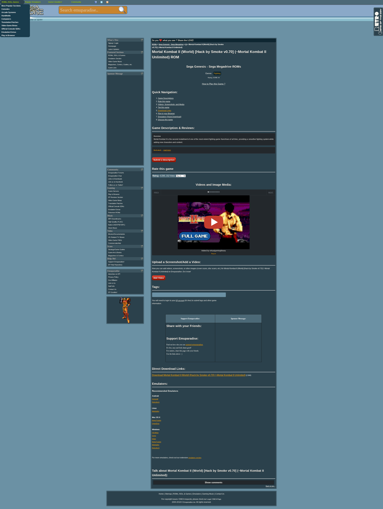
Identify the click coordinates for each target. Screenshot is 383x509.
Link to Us (111, 283)
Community (76, 2)
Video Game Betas (9, 26)
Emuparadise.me (189, 502)
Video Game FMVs (115, 240)
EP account (180, 300)
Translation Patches (9, 22)
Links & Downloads (115, 179)
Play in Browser (8, 35)
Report (213, 253)
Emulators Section (114, 58)
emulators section (194, 458)
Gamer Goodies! (55, 2)
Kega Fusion (156, 420)
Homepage (112, 46)
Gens (154, 436)
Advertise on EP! (114, 274)
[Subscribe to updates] (107, 2)
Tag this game (163, 107)
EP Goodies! (112, 292)
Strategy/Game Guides (116, 249)
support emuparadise (194, 345)
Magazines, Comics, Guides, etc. (120, 64)
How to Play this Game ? (213, 84)
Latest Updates (113, 49)
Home (161, 494)
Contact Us (112, 289)
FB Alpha (155, 433)
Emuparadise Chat (115, 176)
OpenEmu (155, 423)
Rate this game (164, 101)
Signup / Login (113, 43)
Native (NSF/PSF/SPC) (116, 225)
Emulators (197, 494)
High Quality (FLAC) (115, 222)
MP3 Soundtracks (114, 219)
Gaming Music (208, 494)
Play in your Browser (166, 114)
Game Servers (113, 191)
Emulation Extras (8, 32)
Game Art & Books (115, 252)
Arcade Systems (8, 12)
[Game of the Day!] (378, 22)
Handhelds (6, 16)
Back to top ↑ (270, 486)
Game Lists (112, 68)
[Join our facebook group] (96, 2)
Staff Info (111, 286)
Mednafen (155, 411)
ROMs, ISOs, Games (10, 2)
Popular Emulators (33, 2)
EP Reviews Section (115, 197)
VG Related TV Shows (116, 237)
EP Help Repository (115, 265)
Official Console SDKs (10, 29)
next (270, 192)
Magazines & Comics (116, 256)
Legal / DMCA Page (214, 499)
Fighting (217, 73)
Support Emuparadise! (116, 262)
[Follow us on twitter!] (101, 2)
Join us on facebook (115, 182)
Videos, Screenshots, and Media (171, 104)
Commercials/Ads (114, 243)
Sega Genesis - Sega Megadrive (171, 44)
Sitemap (168, 494)
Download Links (164, 111)
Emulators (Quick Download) (169, 117)
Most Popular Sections (11, 6)
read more (167, 150)
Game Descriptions (166, 98)
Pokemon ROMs (114, 212)
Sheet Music (112, 228)
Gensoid (155, 399)
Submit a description (164, 159)
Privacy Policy (113, 277)
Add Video (158, 277)
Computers (6, 19)
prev (156, 192)
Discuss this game (165, 120)
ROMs (154, 44)
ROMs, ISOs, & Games (116, 55)
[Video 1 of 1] (213, 222)
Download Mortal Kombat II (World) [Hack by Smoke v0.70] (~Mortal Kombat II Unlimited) (199, 375)
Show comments (213, 482)
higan (154, 439)
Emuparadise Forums (116, 173)
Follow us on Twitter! (115, 185)
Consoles (5, 9)
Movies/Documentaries (116, 234)
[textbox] (93, 10)
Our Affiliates (112, 280)
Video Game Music (115, 61)
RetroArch (155, 402)
